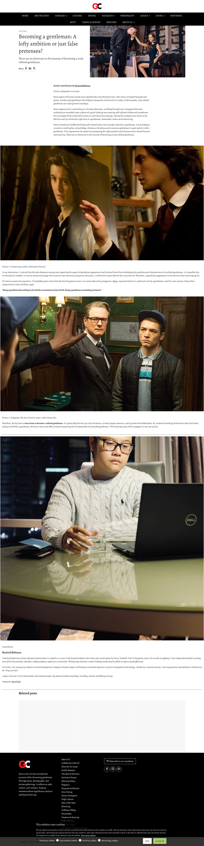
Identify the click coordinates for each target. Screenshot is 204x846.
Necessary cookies (47, 840)
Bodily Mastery (68, 770)
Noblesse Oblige (68, 810)
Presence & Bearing (70, 817)
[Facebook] (26, 68)
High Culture (67, 799)
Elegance (65, 784)
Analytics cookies (89, 840)
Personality (66, 813)
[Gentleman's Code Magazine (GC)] (103, 6)
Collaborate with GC (70, 763)
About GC (65, 759)
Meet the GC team (69, 766)
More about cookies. (88, 835)
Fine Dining (66, 792)
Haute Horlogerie (69, 795)
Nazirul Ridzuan (82, 85)
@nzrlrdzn (16, 681)
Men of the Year (68, 802)
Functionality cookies (68, 840)
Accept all (160, 841)
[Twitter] (34, 68)
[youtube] (119, 769)
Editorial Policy (68, 781)
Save (147, 841)
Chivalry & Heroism (70, 773)
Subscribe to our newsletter (121, 761)
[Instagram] (113, 769)
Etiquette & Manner (70, 788)
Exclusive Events (68, 777)
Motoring (65, 806)
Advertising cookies (109, 840)
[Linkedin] (30, 68)
